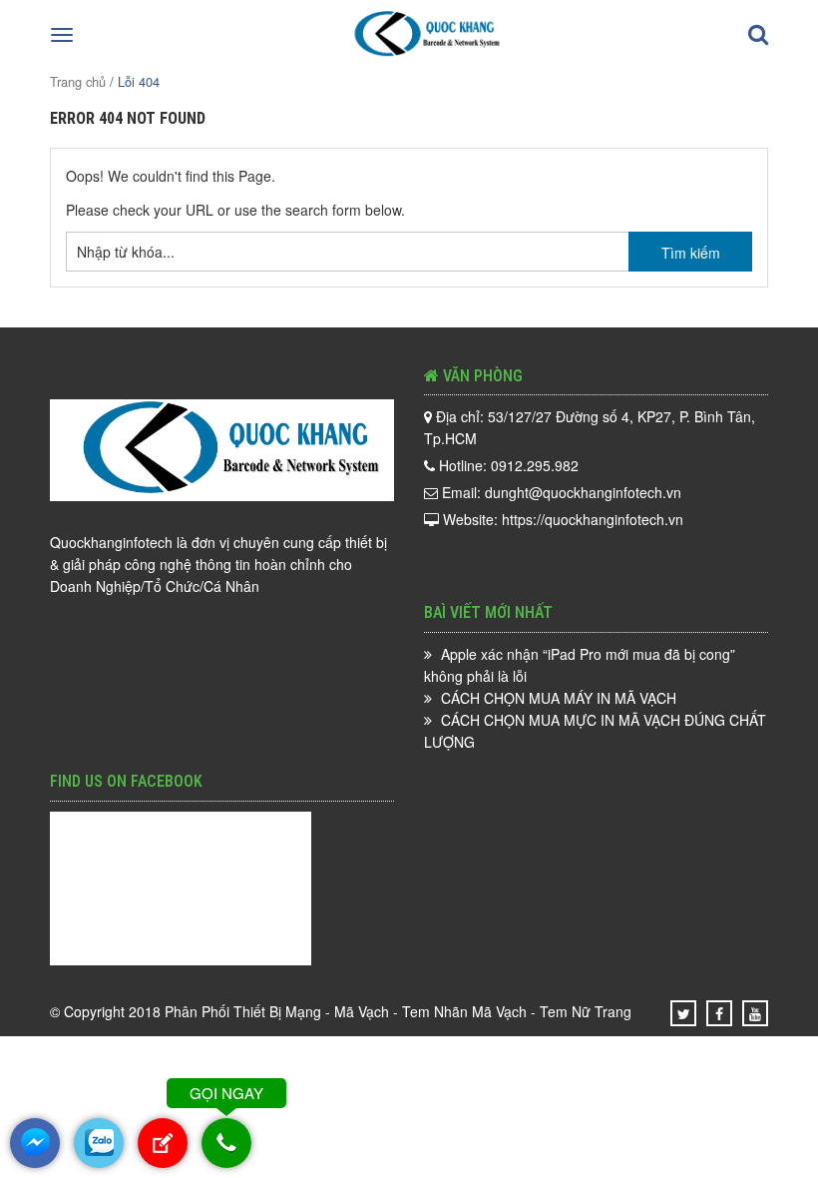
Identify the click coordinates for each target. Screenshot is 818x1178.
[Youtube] (755, 1013)
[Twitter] (683, 1013)
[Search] (758, 35)
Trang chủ (78, 81)
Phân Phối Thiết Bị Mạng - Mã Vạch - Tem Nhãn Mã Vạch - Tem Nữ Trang (398, 1011)
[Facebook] (719, 1013)
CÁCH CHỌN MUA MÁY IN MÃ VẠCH (558, 698)
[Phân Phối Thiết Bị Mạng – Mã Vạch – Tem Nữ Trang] (422, 54)
